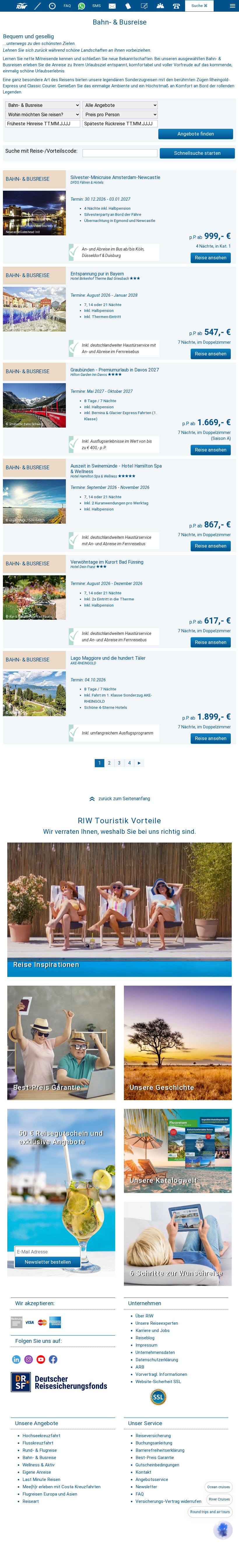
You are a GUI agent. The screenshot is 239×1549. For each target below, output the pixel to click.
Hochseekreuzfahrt (41, 1435)
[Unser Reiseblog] (144, 6)
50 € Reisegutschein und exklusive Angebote (61, 1137)
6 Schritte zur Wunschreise (176, 1273)
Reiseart (30, 1501)
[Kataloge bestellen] (128, 6)
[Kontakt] (177, 6)
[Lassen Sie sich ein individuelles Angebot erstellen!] (160, 6)
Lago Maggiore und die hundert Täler (108, 658)
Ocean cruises (218, 1487)
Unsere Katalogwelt (163, 1180)
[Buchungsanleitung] (178, 1243)
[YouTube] (40, 1359)
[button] (223, 1530)
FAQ (67, 6)
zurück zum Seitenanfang (119, 798)
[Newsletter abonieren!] (61, 1192)
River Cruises (219, 1499)
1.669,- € (213, 422)
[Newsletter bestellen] (112, 6)
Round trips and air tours (210, 1512)
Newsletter (146, 1486)
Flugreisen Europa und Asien (49, 1494)
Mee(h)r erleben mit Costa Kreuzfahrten (61, 1486)
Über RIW (144, 1316)
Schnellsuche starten (197, 153)
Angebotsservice (152, 1479)
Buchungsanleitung (154, 1443)
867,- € (216, 524)
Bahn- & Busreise (39, 1457)
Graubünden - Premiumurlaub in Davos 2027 (115, 370)
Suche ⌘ (199, 6)
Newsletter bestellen (48, 1262)
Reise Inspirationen (46, 965)
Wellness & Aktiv (38, 1465)
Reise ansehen (210, 258)
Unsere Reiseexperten (157, 1323)
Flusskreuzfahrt (37, 1443)
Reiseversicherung (153, 1435)
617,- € (216, 621)
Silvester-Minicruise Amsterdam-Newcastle (115, 177)
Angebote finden (196, 134)
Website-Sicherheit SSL (158, 1381)
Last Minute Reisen (41, 1479)
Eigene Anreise (36, 1472)
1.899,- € (213, 717)
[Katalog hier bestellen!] (178, 1150)
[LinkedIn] (16, 1359)
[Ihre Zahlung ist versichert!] (59, 1382)
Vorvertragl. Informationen (161, 1374)
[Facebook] (53, 1359)
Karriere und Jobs (153, 1330)
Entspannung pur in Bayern (97, 274)
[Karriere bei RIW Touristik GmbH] (37, 6)
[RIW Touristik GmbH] (21, 6)
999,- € (216, 236)
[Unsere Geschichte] (178, 1042)
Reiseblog (145, 1337)
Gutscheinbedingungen (157, 1465)
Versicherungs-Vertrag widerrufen (168, 1501)
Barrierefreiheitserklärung (160, 1450)
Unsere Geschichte (162, 1087)
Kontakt (143, 1472)
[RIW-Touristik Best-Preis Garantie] (61, 1042)
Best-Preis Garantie (47, 1087)
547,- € (216, 332)
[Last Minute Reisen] (52, 6)
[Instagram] (28, 1359)
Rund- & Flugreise (39, 1450)
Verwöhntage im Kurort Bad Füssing (107, 562)
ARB (140, 1367)
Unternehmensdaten (155, 1352)
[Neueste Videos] (119, 909)
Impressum (146, 1345)
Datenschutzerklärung (157, 1359)
